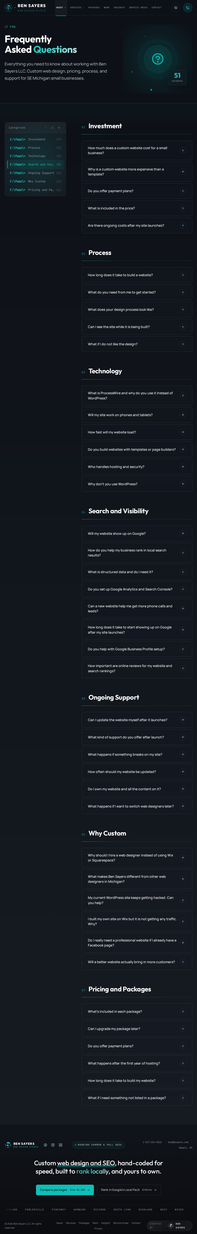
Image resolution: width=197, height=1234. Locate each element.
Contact (157, 7)
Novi (156, 1209)
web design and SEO (86, 1163)
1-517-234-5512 (152, 1142)
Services (76, 7)
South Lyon (115, 1209)
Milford (93, 1209)
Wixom (172, 1209)
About (59, 7)
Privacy (98, 1228)
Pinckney (52, 1209)
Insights (119, 7)
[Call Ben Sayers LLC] (187, 7)
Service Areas (138, 7)
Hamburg (73, 1209)
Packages (94, 7)
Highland (139, 1209)
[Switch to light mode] (176, 7)
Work (107, 7)
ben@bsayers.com (178, 1142)
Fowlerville (27, 1209)
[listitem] (45, 1145)
